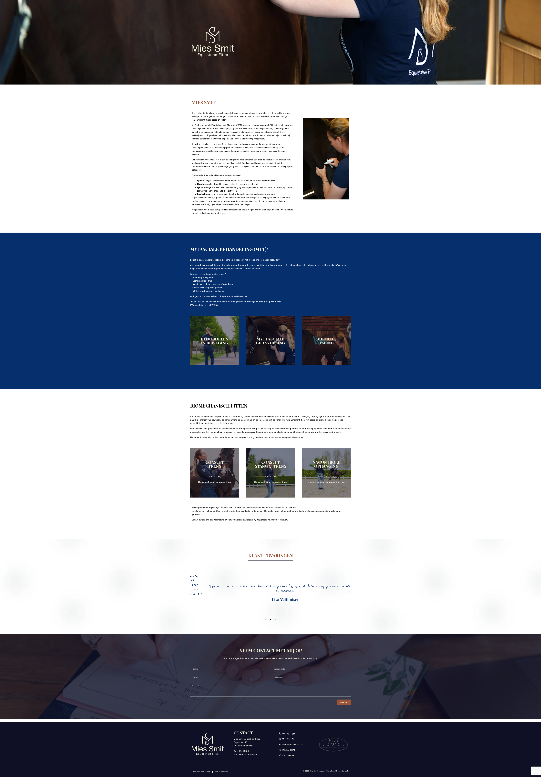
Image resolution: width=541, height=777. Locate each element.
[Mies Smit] (213, 55)
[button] (192, 591)
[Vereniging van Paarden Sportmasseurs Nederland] (333, 744)
